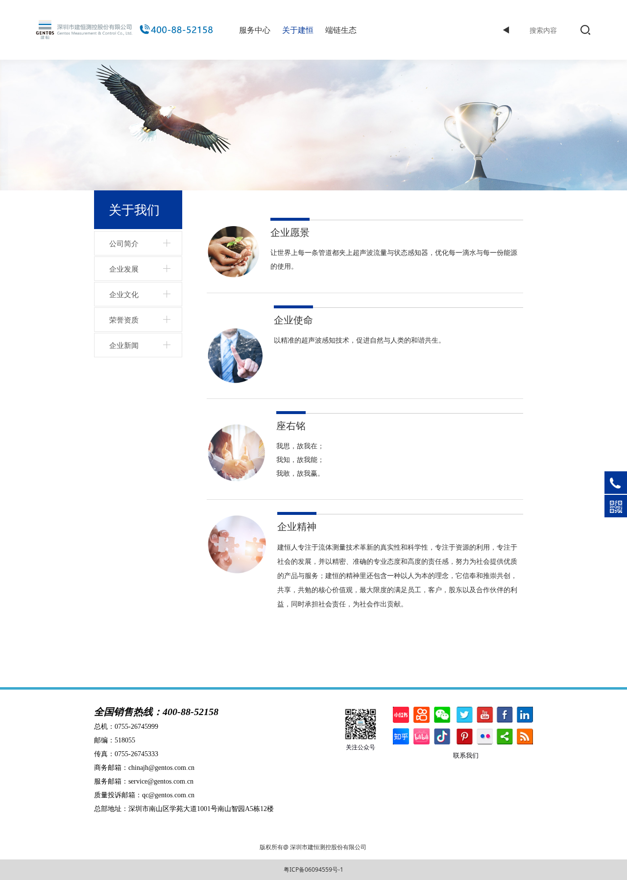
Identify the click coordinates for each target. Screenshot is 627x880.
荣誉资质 (124, 319)
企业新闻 (124, 345)
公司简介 (124, 243)
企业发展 (124, 269)
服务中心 (254, 29)
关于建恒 (298, 29)
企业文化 (124, 294)
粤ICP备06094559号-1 (313, 869)
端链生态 (341, 29)
